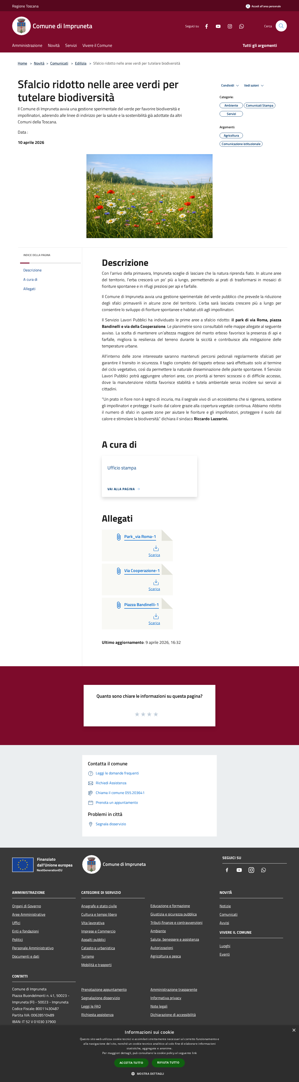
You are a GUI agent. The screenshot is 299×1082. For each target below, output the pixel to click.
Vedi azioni (252, 85)
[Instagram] (228, 26)
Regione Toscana (25, 6)
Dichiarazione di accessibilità (173, 1014)
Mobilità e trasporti (96, 965)
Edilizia (80, 63)
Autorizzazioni (161, 947)
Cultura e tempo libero (99, 914)
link (194, 1053)
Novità (39, 63)
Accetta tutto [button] (131, 1063)
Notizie (225, 906)
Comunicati (59, 63)
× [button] (293, 1030)
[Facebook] (204, 26)
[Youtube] (216, 26)
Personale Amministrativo (32, 948)
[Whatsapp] (239, 26)
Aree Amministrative (28, 914)
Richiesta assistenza (97, 1014)
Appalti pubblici (93, 939)
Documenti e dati (25, 956)
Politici (17, 939)
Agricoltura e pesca (165, 956)
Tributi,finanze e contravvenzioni (176, 922)
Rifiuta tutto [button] (168, 1063)
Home (22, 63)
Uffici (16, 923)
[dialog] (149, 1053)
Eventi (225, 954)
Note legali (158, 1006)
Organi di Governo (26, 906)
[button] (149, 1073)
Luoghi (225, 946)
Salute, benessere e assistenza (174, 939)
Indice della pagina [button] (36, 255)
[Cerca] (281, 25)
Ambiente (158, 931)
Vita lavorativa (92, 923)
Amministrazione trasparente (173, 989)
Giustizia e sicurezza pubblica (173, 914)
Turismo (87, 956)
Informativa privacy (165, 998)
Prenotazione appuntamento (104, 989)
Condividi (228, 85)
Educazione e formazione (170, 906)
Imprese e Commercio (98, 931)
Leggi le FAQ (91, 1006)
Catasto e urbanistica (98, 948)
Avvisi (224, 923)
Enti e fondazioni (25, 931)
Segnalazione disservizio (100, 998)
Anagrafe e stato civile (99, 906)
